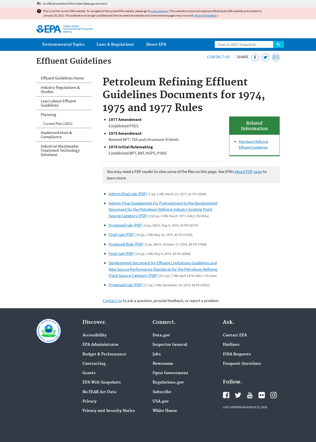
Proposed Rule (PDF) (126, 244)
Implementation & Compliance (56, 134)
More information (206, 15)
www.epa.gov (159, 11)
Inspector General (170, 345)
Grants (89, 373)
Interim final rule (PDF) (128, 193)
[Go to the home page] (48, 29)
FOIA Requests (237, 354)
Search (278, 44)
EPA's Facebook (226, 395)
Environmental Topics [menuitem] (63, 44)
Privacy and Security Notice (108, 411)
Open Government (170, 373)
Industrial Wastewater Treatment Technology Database (60, 150)
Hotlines (231, 345)
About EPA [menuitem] (156, 44)
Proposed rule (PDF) (126, 225)
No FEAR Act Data (99, 392)
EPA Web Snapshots (101, 382)
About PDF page (248, 171)
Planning (48, 114)
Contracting (94, 364)
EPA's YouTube (250, 395)
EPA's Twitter (238, 395)
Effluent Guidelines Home (62, 78)
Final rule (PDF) (122, 234)
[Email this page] (276, 57)
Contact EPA (235, 335)
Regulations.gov (168, 382)
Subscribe (162, 392)
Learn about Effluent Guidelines (58, 103)
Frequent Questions (242, 364)
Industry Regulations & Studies (60, 89)
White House (165, 411)
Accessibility (94, 335)
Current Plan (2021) (58, 123)
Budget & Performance (104, 354)
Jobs (157, 354)
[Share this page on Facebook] (255, 57)
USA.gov (161, 401)
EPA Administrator (100, 345)
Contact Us (218, 56)
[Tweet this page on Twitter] (265, 57)
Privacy (89, 401)
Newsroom (163, 364)
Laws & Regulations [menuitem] (115, 44)
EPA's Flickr (261, 395)
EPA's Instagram (273, 395)
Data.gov (161, 335)
